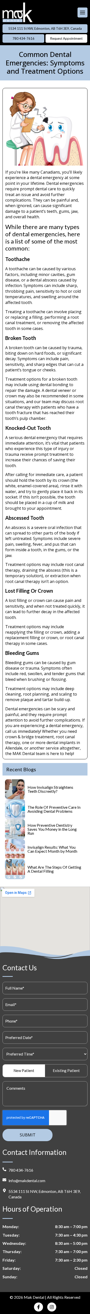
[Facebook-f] (38, 1307)
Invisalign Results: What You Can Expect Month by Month (52, 849)
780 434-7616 (23, 38)
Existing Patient (66, 1070)
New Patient (24, 1070)
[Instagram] (51, 1307)
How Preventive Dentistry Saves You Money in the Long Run (52, 829)
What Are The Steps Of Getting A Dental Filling (54, 869)
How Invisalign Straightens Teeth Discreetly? (50, 789)
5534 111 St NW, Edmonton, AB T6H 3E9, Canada (45, 28)
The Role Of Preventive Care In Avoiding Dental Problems (54, 809)
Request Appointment (66, 38)
